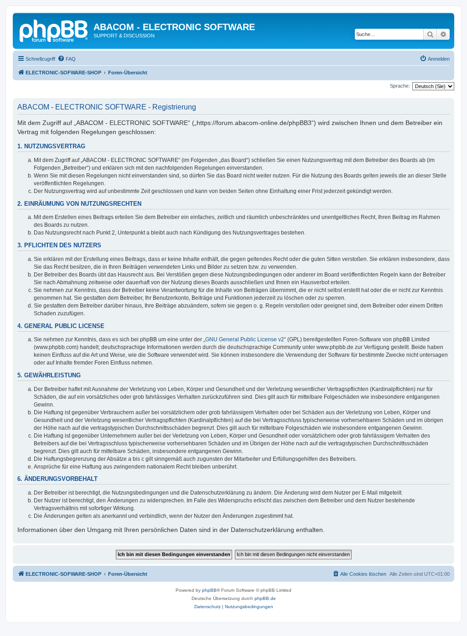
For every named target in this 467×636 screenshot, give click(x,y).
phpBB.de (265, 598)
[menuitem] (66, 58)
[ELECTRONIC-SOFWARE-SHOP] (54, 29)
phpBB (209, 590)
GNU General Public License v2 (244, 339)
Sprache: (400, 86)
